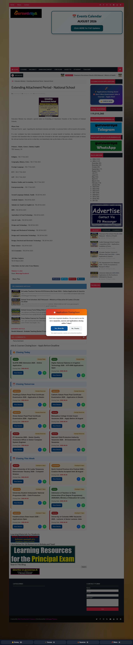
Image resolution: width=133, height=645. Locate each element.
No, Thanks (75, 328)
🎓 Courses (49, 642)
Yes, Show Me (59, 328)
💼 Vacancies (83, 642)
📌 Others (115, 642)
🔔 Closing (16, 642)
